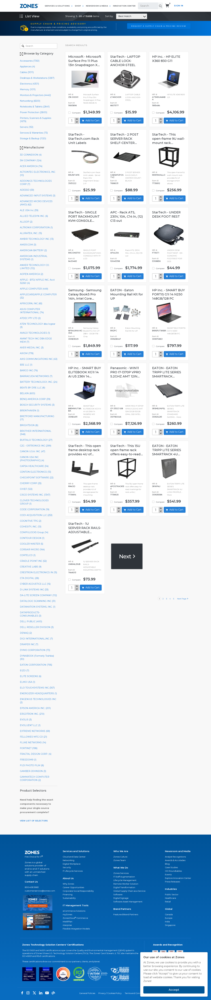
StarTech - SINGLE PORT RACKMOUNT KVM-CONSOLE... (84, 216)
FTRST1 (155, 253)
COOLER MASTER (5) (31, 543)
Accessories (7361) (29, 60)
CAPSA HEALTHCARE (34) (34, 466)
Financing (67, 894)
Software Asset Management (127, 901)
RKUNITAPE (74, 175)
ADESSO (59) (27, 189)
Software (117, 894)
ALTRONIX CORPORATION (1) (36, 227)
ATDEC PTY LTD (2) (30, 318)
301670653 (157, 339)
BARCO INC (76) (29, 370)
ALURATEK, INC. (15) (31, 233)
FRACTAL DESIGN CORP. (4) (35, 754)
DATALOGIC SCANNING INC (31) (37, 601)
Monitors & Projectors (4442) (35, 95)
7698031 (114, 183)
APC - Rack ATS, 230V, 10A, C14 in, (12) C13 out (126, 216)
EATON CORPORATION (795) (36, 664)
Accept (174, 989)
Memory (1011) (28, 89)
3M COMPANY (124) (30, 160)
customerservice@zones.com (38, 891)
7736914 (72, 495)
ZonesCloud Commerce (75, 918)
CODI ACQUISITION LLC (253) (36, 515)
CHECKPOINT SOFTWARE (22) (36, 477)
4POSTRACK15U (117, 487)
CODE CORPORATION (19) (34, 509)
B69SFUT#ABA (159, 330)
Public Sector (171, 894)
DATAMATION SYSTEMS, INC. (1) (37, 606)
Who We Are (120, 851)
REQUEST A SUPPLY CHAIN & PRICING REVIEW (158, 26)
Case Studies (171, 867)
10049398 (115, 261)
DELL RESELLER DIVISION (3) (37, 627)
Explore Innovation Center (178, 878)
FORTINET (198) (28, 748)
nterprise (67, 925)
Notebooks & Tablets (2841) (35, 106)
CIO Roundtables (173, 871)
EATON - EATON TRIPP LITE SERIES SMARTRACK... (166, 372)
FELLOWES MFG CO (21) (33, 736)
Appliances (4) (27, 66)
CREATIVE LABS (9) (30, 566)
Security (67, 867)
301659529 (73, 339)
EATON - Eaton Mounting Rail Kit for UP (126, 294)
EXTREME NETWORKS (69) (35, 731)
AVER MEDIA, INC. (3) (32, 347)
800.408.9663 (32, 887)
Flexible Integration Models (76, 929)
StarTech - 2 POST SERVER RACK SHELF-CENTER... (124, 139)
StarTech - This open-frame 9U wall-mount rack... (168, 139)
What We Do (120, 867)
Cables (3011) (27, 72)
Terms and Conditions (135, 993)
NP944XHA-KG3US (75, 331)
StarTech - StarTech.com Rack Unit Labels (83, 139)
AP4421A (114, 253)
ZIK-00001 (73, 97)
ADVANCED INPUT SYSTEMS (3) (37, 195)
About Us (68, 878)
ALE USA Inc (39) (29, 210)
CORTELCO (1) (28, 555)
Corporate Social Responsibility (78, 891)
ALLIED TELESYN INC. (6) (34, 216)
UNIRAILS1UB (74, 564)
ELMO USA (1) (27, 682)
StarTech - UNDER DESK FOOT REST (166, 214)
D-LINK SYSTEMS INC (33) (34, 589)
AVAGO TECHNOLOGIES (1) (35, 332)
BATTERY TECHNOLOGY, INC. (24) (38, 382)
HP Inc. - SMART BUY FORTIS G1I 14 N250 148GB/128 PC (168, 294)
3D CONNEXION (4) (31, 154)
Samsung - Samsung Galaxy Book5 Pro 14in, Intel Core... (84, 294)
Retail (168, 901)
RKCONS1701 (74, 253)
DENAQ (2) (26, 633)
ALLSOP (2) (26, 221)
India (167, 921)
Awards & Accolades (175, 860)
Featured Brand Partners (125, 914)
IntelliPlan (67, 921)
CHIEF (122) (26, 489)
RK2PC (113, 330)
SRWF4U (156, 486)
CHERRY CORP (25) (30, 483)
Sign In (178, 5)
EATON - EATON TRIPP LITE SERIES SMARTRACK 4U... (166, 450)
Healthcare (170, 898)
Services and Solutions (76, 851)
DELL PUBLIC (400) (31, 621)
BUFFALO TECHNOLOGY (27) (36, 440)
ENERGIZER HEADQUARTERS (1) (38, 693)
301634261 (157, 417)
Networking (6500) (30, 101)
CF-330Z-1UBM (116, 409)
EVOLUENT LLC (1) (30, 725)
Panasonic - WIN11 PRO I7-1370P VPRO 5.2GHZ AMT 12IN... (125, 372)
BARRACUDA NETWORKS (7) (36, 376)
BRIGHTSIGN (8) (29, 425)
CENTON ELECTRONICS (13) (35, 471)
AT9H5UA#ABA (158, 98)
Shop (78, 6)
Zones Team (119, 860)
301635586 (157, 495)
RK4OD (71, 486)
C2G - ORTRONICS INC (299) (35, 445)
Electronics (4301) (29, 83)
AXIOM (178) (27, 353)
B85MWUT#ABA (74, 409)
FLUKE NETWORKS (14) (33, 742)
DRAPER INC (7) (29, 644)
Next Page (182, 598)
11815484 (156, 105)
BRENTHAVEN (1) (29, 410)
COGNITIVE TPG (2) (30, 520)
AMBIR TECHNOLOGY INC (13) (37, 239)
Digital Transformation (124, 887)
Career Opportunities (73, 887)
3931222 (72, 183)
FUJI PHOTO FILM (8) (32, 765)
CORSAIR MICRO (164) (32, 549)
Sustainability (69, 898)
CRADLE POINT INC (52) (33, 561)
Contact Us (31, 881)
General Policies (87, 993)
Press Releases (172, 882)
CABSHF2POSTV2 (116, 176)
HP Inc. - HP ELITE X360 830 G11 (166, 59)
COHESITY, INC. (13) (30, 526)
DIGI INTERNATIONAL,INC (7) (36, 638)
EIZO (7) (24, 670)
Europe (168, 918)
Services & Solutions (57, 6)
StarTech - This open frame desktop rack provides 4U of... (84, 450)
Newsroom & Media (97, 6)
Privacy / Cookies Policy (110, 993)
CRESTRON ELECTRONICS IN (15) (38, 572)
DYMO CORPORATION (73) (35, 650)
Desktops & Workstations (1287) (37, 78)
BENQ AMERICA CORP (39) (35, 399)
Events (168, 874)
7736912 (156, 183)
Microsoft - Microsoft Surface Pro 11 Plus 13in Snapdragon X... (84, 61)
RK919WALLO (158, 175)
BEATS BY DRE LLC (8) (32, 387)
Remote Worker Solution (125, 884)
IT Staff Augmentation (124, 877)
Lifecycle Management (124, 880)
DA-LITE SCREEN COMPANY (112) (38, 595)
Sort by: (118, 16)
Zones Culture (120, 857)
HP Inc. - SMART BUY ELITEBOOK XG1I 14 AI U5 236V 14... (84, 372)
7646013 (72, 572)
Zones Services (121, 873)
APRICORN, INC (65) (31, 303)
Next (125, 556)
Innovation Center (124, 6)
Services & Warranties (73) (34, 132)
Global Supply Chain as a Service (129, 891)
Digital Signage (121, 898)
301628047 (115, 339)
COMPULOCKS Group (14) (34, 532)
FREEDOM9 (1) (28, 759)
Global (168, 909)
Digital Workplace (71, 864)
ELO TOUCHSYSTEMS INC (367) (37, 687)
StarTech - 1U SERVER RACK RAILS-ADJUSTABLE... (84, 528)
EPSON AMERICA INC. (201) (35, 708)
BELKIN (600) (27, 393)
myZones (67, 914)
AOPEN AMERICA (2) (31, 274)
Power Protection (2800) (33, 112)
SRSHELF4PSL (158, 408)
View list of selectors (34, 820)
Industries (171, 889)
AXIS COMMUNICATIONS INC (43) (38, 359)
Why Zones (68, 884)
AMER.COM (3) (28, 244)
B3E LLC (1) (26, 364)
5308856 (156, 261)
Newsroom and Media (177, 851)
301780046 (115, 417)
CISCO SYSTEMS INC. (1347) (35, 494)
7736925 (114, 495)
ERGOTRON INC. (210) (32, 713)
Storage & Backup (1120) (33, 138)
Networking (68, 860)
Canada (169, 914)
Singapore (170, 925)
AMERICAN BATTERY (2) (33, 250)
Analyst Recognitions (175, 857)
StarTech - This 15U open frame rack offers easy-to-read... (126, 450)
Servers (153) (26, 127)
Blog (167, 864)
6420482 (72, 261)
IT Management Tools (75, 905)
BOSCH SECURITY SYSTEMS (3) (37, 404)
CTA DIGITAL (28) (29, 578)
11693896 (72, 105)
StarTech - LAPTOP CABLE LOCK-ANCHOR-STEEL (125, 61)
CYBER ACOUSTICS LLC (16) (35, 583)
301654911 (72, 417)
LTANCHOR (115, 97)
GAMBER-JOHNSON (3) (33, 771)
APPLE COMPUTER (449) (34, 288)
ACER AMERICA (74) (31, 166)
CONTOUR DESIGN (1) (32, 538)
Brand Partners (122, 909)
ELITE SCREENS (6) (30, 676)
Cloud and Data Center (74, 857)
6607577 (114, 105)
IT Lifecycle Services (73, 871)
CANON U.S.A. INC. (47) (32, 451)
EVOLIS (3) (26, 719)
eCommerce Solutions (74, 911)
